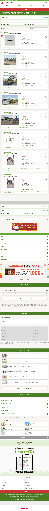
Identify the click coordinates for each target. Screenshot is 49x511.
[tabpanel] (24, 271)
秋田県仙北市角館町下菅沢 (10, 113)
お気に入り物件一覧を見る (10, 219)
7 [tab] (27, 279)
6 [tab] (26, 279)
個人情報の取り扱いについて (24, 496)
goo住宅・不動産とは (8, 494)
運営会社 (32, 499)
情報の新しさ (4, 259)
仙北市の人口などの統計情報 (9, 290)
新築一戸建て (3, 482)
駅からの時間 (4, 249)
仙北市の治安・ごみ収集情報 (9, 294)
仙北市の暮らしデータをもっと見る (24, 298)
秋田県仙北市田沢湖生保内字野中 (12, 53)
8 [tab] (28, 279)
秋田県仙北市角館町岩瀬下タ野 (11, 133)
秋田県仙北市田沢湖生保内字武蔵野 (12, 93)
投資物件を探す (28, 485)
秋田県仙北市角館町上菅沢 (10, 73)
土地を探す (3, 485)
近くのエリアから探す (6, 407)
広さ (2, 239)
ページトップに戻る (24, 437)
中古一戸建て (27, 482)
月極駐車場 (27, 477)
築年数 (2, 246)
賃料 (2, 236)
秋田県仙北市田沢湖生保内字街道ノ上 (13, 33)
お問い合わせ (28, 499)
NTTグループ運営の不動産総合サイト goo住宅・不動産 (9, 0)
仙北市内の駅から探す (6, 404)
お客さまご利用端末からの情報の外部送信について (21, 494)
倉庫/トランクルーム (29, 488)
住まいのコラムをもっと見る (24, 388)
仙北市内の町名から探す (7, 400)
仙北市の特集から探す (6, 410)
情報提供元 (41, 494)
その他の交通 (24, 164)
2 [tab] (21, 279)
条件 (2, 253)
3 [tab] (22, 279)
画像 (2, 256)
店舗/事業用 (3, 488)
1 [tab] (20, 279)
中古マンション (28, 479)
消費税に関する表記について (34, 496)
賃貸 (1, 477)
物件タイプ (3, 243)
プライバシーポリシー (18, 499)
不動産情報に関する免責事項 (14, 496)
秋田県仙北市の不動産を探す (8, 414)
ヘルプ (24, 499)
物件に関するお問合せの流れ (34, 494)
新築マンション (4, 479)
